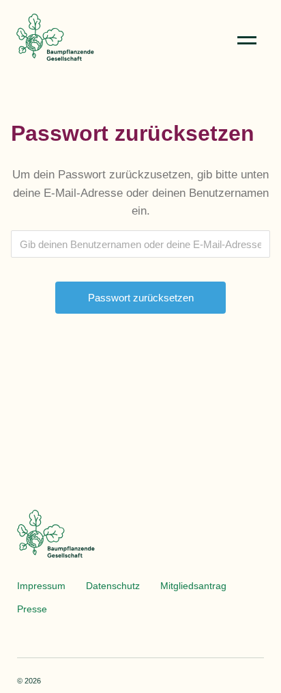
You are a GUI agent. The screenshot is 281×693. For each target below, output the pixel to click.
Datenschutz (113, 585)
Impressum (41, 585)
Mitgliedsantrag (193, 585)
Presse (32, 608)
